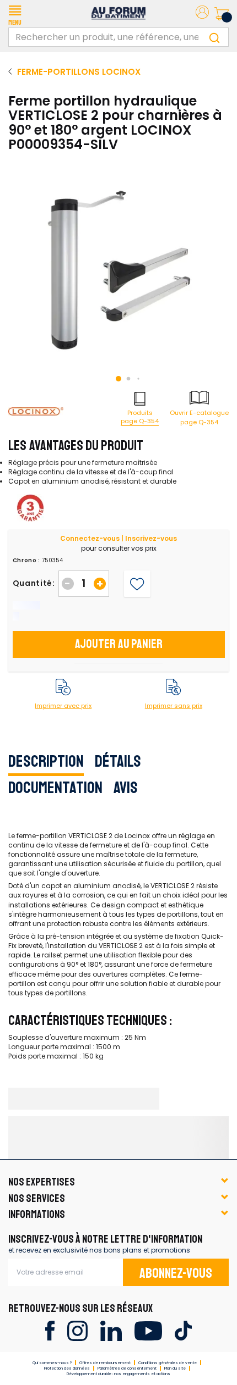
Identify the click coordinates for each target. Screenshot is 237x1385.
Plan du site (175, 1368)
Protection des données (67, 1368)
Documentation (55, 787)
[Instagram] (77, 1330)
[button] (14, 13)
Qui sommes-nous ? (52, 1362)
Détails (118, 761)
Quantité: (34, 583)
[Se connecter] (202, 14)
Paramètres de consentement (127, 1368)
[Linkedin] (111, 1330)
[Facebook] (50, 1330)
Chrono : (27, 560)
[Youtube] (147, 1330)
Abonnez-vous (175, 1273)
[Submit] (214, 37)
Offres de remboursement (105, 1362)
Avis (126, 787)
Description (46, 761)
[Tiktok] (183, 1330)
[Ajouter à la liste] (137, 584)
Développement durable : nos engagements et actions (118, 1373)
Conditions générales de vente (167, 1362)
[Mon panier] (221, 13)
